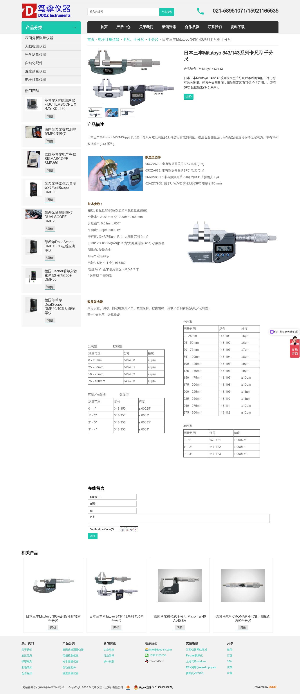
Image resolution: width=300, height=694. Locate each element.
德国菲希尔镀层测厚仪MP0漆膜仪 (60, 131)
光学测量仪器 (35, 54)
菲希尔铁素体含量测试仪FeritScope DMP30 (60, 187)
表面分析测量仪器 (39, 38)
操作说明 (109, 661)
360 (229, 661)
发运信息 (27, 655)
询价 (49, 116)
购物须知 (27, 667)
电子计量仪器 (35, 79)
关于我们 (146, 27)
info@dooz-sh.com (160, 649)
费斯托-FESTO (194, 673)
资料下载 (238, 27)
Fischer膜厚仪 (194, 655)
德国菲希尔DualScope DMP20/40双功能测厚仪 (60, 306)
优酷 (229, 667)
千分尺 (153, 39)
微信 (229, 649)
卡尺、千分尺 (133, 39)
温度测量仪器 (35, 71)
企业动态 (109, 649)
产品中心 (123, 27)
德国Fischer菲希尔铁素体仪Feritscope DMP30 (61, 275)
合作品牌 (192, 27)
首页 (104, 27)
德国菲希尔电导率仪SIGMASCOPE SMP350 (60, 158)
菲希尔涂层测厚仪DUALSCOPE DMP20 (59, 217)
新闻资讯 (169, 27)
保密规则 (27, 661)
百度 (229, 655)
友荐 (229, 673)
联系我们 (215, 27)
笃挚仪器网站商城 (196, 649)
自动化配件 (34, 63)
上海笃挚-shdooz (196, 661)
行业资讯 (109, 655)
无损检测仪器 (35, 46)
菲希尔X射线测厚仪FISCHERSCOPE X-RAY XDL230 (61, 104)
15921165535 (157, 655)
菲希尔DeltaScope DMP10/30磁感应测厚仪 (60, 246)
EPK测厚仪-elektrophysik (201, 667)
